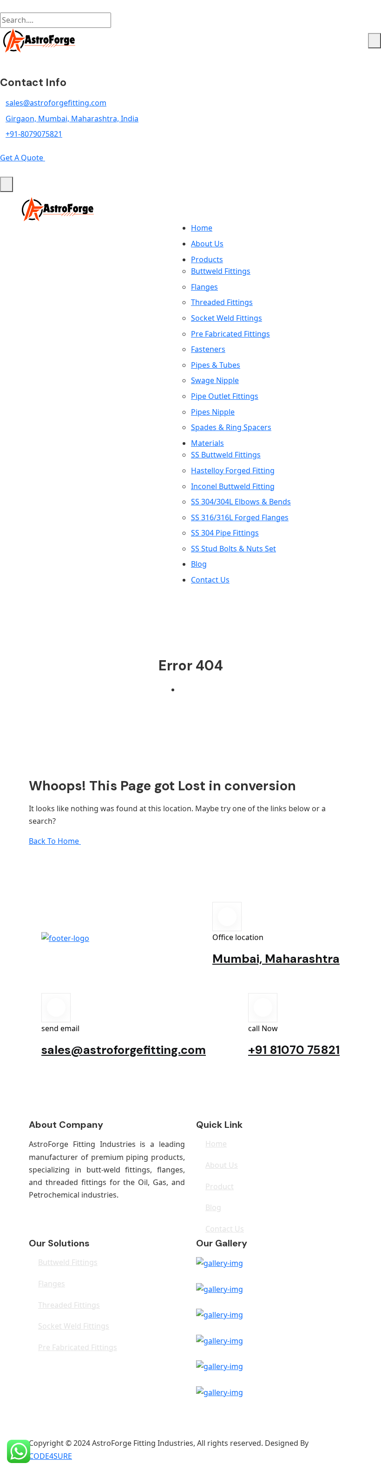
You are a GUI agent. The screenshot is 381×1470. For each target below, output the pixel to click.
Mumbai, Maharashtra (276, 959)
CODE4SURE (50, 1456)
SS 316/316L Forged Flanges (240, 517)
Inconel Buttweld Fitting (233, 486)
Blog (199, 564)
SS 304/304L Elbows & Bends (241, 502)
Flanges (204, 287)
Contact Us (210, 580)
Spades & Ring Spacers (231, 427)
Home (201, 228)
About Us (207, 243)
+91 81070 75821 (294, 1050)
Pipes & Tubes (215, 365)
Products (207, 259)
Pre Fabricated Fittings (230, 334)
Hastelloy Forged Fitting (233, 470)
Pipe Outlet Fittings (224, 396)
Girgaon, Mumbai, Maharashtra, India (72, 118)
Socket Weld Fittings (226, 318)
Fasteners (208, 349)
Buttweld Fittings (220, 271)
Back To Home (55, 841)
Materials (207, 443)
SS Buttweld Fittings (226, 455)
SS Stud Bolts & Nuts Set (233, 548)
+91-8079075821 (34, 134)
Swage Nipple (215, 380)
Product (219, 1186)
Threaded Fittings (222, 302)
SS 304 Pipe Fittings (225, 533)
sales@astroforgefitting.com (56, 103)
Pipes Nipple (213, 412)
